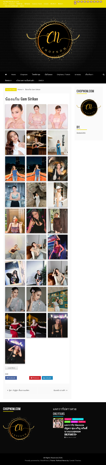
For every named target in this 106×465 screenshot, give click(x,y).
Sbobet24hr (81, 133)
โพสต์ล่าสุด (19, 4)
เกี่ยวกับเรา (53, 4)
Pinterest (35, 378)
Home (5, 4)
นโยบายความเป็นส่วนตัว (11, 6)
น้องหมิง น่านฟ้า (59, 390)
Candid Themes (75, 460)
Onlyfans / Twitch (37, 4)
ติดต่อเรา (60, 4)
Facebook (11, 378)
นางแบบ (46, 4)
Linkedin (48, 378)
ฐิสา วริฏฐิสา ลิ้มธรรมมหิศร (19, 390)
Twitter (24, 378)
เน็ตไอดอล (27, 4)
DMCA (22, 6)
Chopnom (12, 4)
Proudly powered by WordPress (37, 460)
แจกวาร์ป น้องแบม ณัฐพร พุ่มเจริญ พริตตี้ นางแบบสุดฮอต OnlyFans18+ (75, 429)
